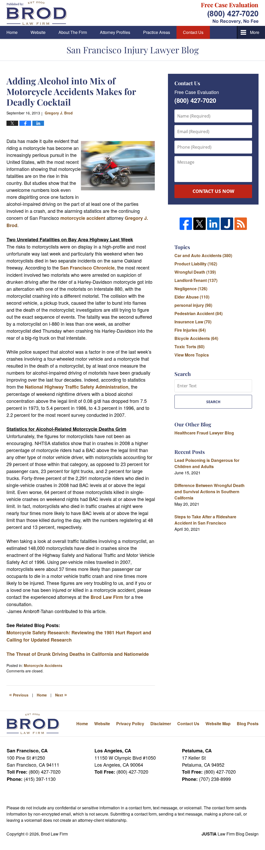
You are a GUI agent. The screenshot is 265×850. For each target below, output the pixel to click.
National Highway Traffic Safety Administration (76, 386)
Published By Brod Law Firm (230, 13)
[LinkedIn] (213, 223)
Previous (18, 694)
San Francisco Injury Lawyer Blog (36, 13)
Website (38, 32)
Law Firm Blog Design (230, 834)
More (254, 32)
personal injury (193, 305)
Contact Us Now (213, 191)
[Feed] (240, 223)
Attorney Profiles (115, 32)
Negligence (190, 289)
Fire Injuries (190, 330)
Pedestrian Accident (198, 313)
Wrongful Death (195, 272)
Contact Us (193, 32)
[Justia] (227, 223)
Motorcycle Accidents (43, 665)
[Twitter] (199, 223)
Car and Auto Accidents (203, 255)
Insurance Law (192, 322)
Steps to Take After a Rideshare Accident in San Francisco (205, 520)
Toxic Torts (189, 347)
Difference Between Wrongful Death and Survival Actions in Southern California (209, 491)
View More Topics (191, 355)
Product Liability (195, 264)
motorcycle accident (82, 218)
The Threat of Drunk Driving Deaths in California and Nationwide (77, 654)
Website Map (218, 724)
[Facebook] (186, 223)
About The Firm (72, 32)
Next (61, 694)
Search (213, 401)
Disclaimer (160, 724)
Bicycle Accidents (196, 338)
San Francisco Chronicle (87, 267)
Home (12, 32)
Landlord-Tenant (195, 280)
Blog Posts (248, 724)
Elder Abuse (191, 297)
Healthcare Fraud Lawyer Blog (204, 433)
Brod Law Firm (107, 597)
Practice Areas (156, 32)
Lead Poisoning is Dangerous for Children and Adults (206, 463)
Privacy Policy (130, 724)
